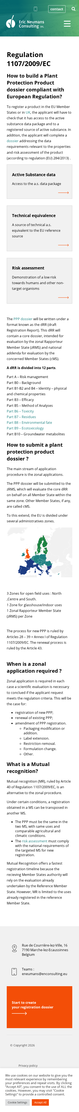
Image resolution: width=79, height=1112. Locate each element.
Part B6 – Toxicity (20, 411)
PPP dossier (22, 319)
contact (56, 9)
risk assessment (34, 841)
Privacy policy (28, 1066)
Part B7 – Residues (21, 417)
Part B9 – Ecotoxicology (25, 428)
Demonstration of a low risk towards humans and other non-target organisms (38, 283)
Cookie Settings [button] (17, 1102)
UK (28, 112)
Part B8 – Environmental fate (29, 422)
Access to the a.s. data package (36, 183)
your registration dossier (32, 1004)
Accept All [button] (40, 1102)
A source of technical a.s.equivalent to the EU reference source (36, 230)
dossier (13, 141)
